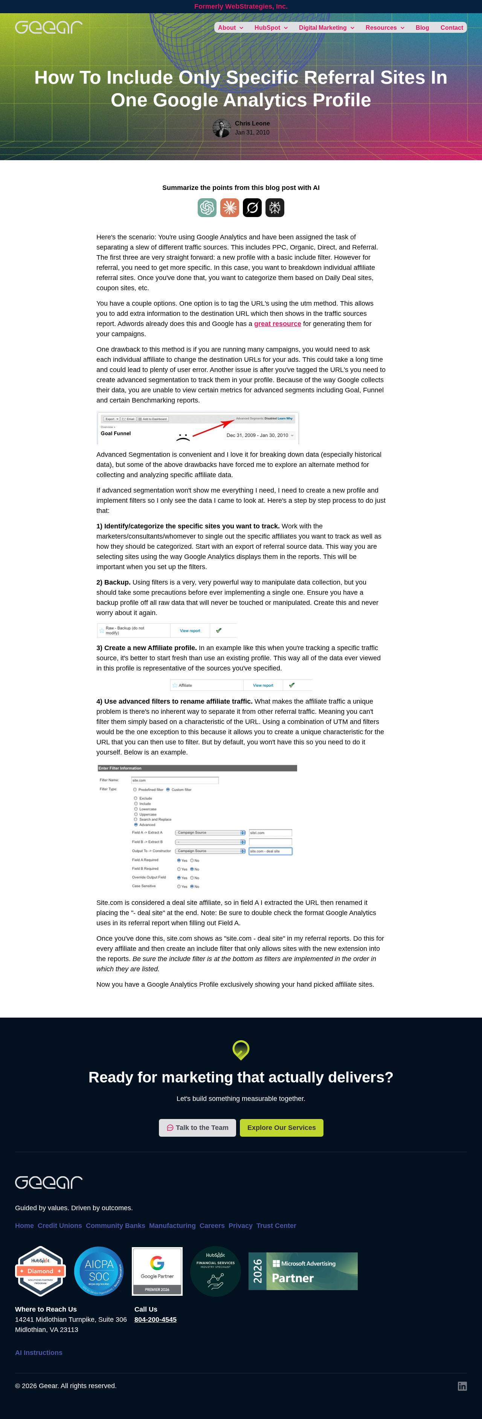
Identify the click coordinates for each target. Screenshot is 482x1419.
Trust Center (276, 1225)
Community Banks (115, 1225)
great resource (277, 324)
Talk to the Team (202, 1127)
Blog (422, 27)
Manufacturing (172, 1225)
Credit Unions (60, 1225)
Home (24, 1225)
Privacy (241, 1225)
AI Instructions (39, 1352)
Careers (212, 1225)
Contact (452, 27)
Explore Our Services (281, 1127)
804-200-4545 (155, 1319)
